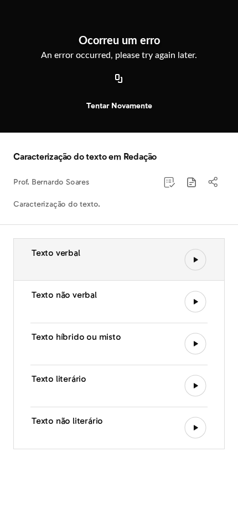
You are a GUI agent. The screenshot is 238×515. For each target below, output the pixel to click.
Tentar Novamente (119, 106)
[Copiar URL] (119, 79)
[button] (191, 182)
